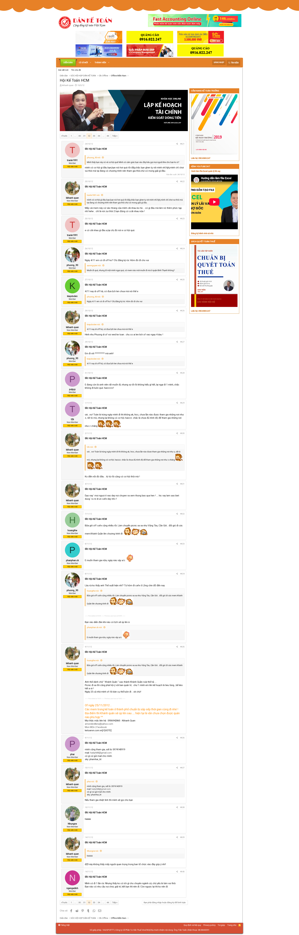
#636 (182, 738)
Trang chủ (231, 925)
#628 (182, 373)
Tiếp (114, 136)
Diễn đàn (68, 62)
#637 (182, 768)
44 (108, 136)
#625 (182, 280)
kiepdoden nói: (93, 324)
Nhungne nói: (93, 851)
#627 (182, 342)
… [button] (75, 136)
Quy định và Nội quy (192, 925)
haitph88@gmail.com (101, 752)
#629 (182, 403)
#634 (182, 574)
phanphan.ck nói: (94, 627)
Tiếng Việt (65, 925)
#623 (182, 219)
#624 (182, 248)
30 (79, 136)
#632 (182, 514)
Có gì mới (83, 62)
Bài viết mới (63, 70)
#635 (182, 647)
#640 (182, 872)
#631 (182, 484)
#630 (182, 433)
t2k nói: (90, 447)
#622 (182, 181)
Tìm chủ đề (76, 70)
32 (89, 136)
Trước (64, 136)
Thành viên (100, 62)
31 (84, 136)
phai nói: (91, 781)
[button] (90, 62)
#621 (182, 144)
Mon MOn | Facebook (96, 727)
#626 (182, 311)
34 (99, 136)
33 (94, 136)
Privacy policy (209, 925)
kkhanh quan (68, 85)
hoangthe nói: (93, 591)
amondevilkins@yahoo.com (99, 723)
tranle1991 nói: (93, 195)
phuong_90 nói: (94, 157)
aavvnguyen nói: (94, 265)
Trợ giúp (221, 925)
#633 (182, 544)
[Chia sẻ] (177, 144)
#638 (182, 807)
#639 (182, 837)
